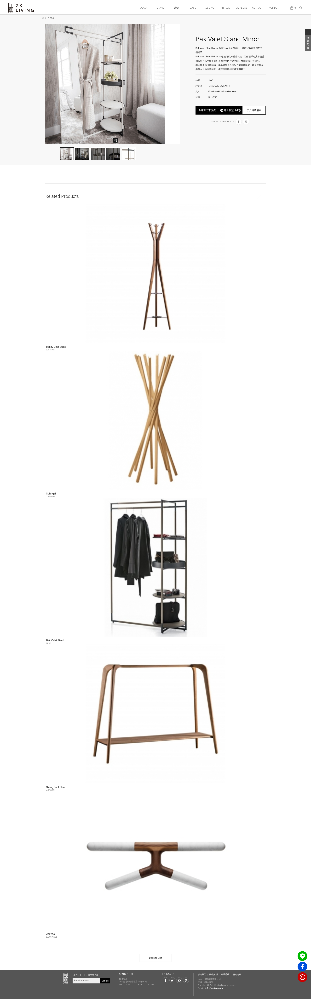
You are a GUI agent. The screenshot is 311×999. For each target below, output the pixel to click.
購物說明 (213, 974)
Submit (105, 981)
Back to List (155, 957)
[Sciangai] (155, 420)
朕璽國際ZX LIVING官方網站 (21, 8)
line (302, 956)
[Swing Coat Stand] (155, 713)
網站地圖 (237, 974)
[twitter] (172, 980)
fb (302, 966)
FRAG (211, 80)
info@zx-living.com (214, 988)
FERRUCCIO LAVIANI (219, 86)
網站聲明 (225, 974)
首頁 (44, 18)
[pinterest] (186, 980)
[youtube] (179, 980)
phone (302, 977)
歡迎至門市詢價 (207, 110)
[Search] (301, 8)
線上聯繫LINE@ (232, 110)
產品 (52, 18)
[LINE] (246, 122)
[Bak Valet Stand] (155, 567)
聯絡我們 (202, 974)
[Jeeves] (155, 860)
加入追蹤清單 (254, 110)
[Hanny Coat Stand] (155, 273)
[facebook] (239, 122)
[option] (113, 84)
